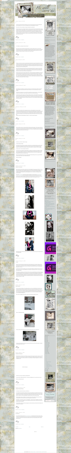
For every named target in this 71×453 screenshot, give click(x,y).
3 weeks (17, 262)
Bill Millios (41, 169)
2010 (46, 341)
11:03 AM (19, 409)
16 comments (22, 82)
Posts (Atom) (20, 428)
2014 (46, 337)
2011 (46, 340)
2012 (46, 339)
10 (46, 360)
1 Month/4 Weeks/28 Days (20, 388)
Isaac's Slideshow (47, 200)
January (47, 368)
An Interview (18, 413)
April (46, 351)
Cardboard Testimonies (19, 353)
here (21, 276)
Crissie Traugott (21, 174)
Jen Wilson (51, 397)
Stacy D (51, 44)
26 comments (22, 409)
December (47, 342)
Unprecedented (18, 286)
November (47, 343)
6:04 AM (19, 82)
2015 (46, 336)
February (47, 353)
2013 (46, 338)
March (47, 352)
